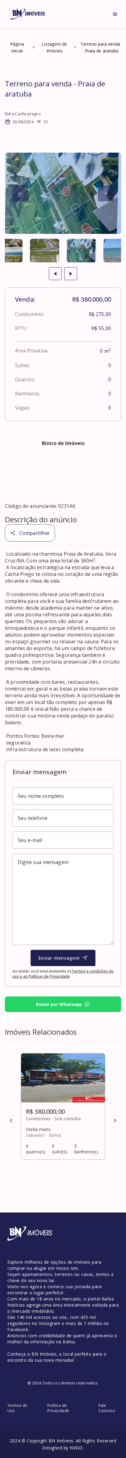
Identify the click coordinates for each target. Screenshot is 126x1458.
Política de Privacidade (58, 1408)
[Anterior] (11, 1120)
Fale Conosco (106, 1408)
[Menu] (115, 14)
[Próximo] (20, 193)
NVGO (76, 1448)
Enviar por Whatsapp (59, 1004)
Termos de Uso (17, 1408)
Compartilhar (34, 533)
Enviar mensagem (59, 958)
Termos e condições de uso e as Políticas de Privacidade (63, 974)
